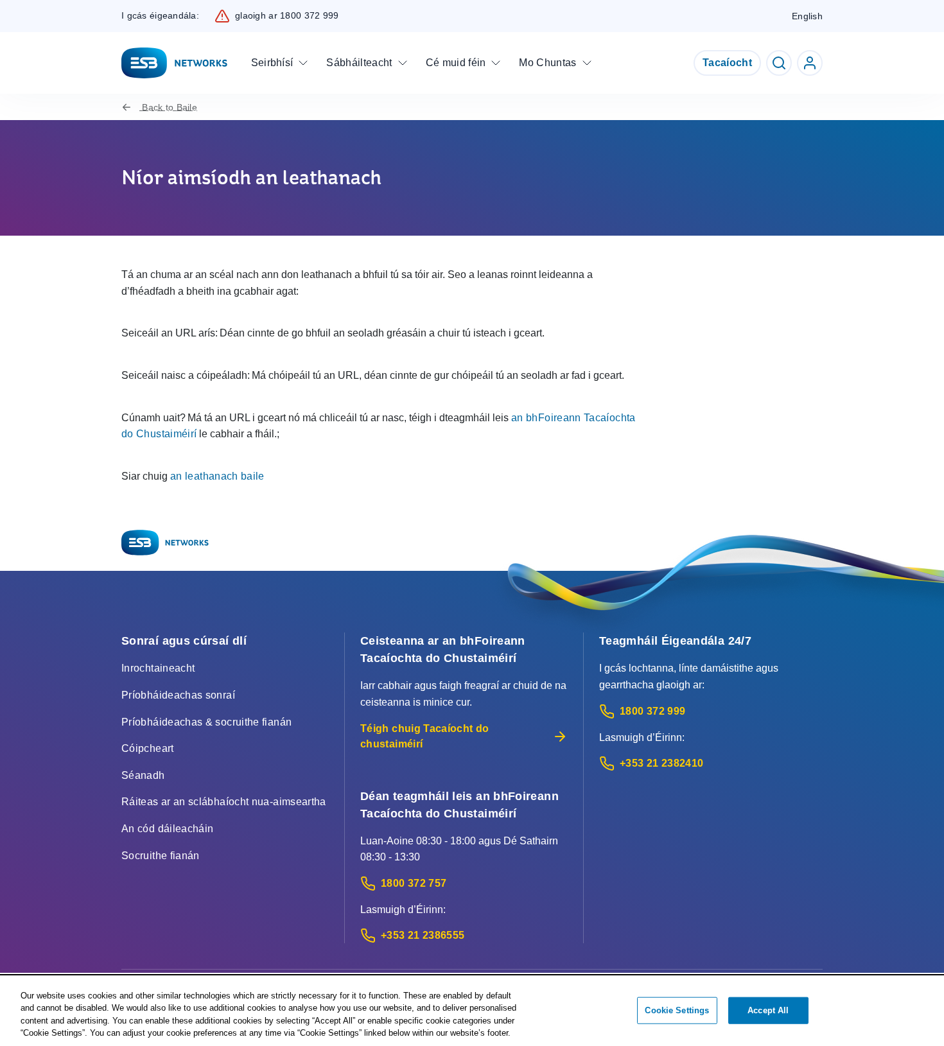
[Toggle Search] (779, 63)
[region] (472, 1011)
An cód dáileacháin (167, 828)
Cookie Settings (677, 1010)
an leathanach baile (217, 476)
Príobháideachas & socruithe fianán (206, 722)
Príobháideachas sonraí (178, 695)
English (807, 16)
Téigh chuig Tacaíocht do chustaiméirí (424, 736)
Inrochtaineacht (158, 668)
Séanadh (143, 775)
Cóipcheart (147, 748)
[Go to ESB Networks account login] (810, 63)
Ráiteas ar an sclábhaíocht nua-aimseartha (223, 801)
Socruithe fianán (160, 855)
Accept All (768, 1010)
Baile (169, 107)
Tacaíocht (727, 62)
